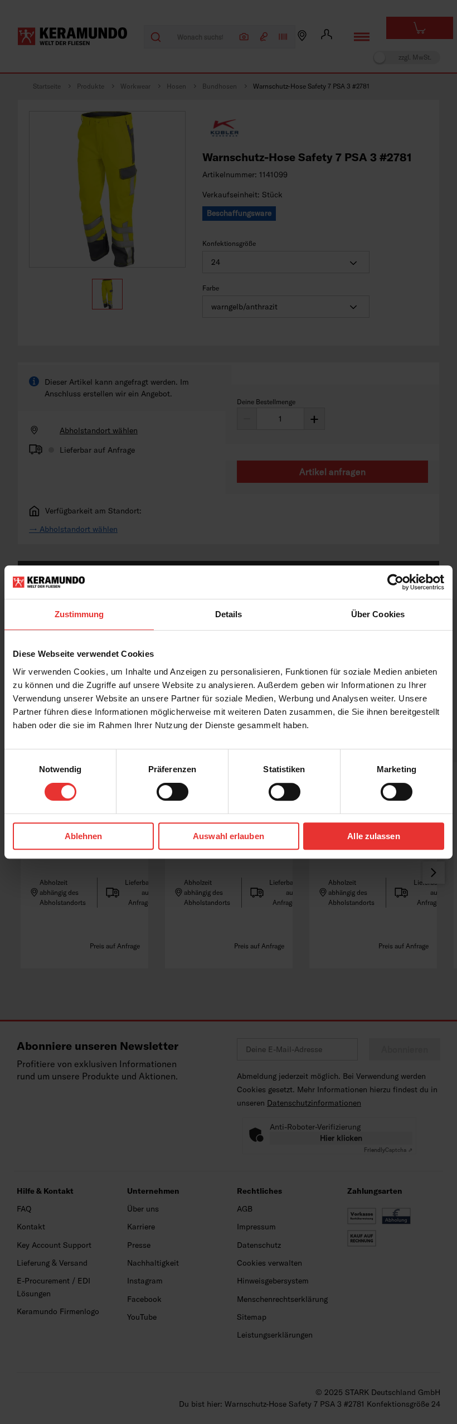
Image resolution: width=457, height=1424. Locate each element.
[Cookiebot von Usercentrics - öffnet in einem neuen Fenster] (395, 582)
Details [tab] (228, 614)
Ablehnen (84, 836)
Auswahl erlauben (228, 836)
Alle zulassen (373, 836)
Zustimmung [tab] (79, 614)
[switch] (172, 792)
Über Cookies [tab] (378, 614)
